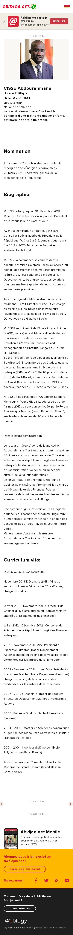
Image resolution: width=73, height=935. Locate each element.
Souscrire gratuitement (25, 869)
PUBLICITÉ (35, 36)
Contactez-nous (20, 908)
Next (70, 804)
